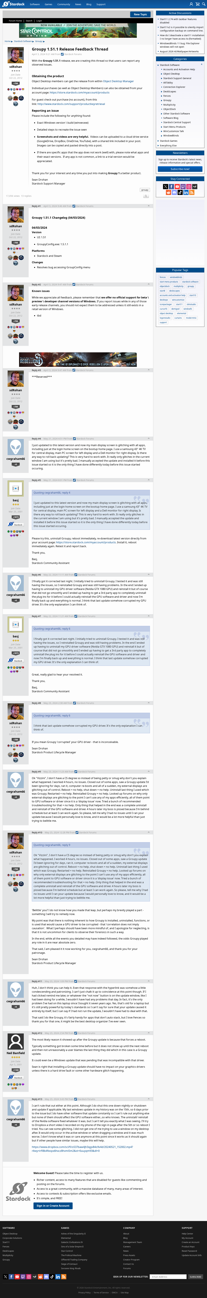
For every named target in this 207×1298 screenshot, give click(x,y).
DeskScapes (8, 1250)
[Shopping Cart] (198, 4)
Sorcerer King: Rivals (71, 1268)
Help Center (187, 1233)
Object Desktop (10, 1233)
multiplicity (178, 286)
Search (29, 20)
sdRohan (15, 67)
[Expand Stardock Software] (158, 65)
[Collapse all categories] (202, 64)
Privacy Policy (84, 1292)
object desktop (166, 313)
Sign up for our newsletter (130, 1276)
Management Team (132, 1242)
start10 (193, 295)
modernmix (191, 318)
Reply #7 (36, 616)
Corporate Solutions (12, 1238)
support (163, 322)
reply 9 (66, 845)
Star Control (67, 1250)
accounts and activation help (172, 295)
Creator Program (131, 1259)
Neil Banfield (16, 1053)
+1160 (16, 1069)
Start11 (6, 1242)
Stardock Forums (73, 54)
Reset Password (189, 1250)
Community (63, 4)
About (126, 1233)
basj (16, 500)
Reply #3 (36, 370)
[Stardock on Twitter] (166, 186)
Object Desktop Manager (118, 81)
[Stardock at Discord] (174, 192)
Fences (6, 1246)
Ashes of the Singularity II (73, 1233)
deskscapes (174, 290)
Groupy (39, 41)
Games (48, 4)
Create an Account (190, 1242)
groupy (144, 189)
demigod (175, 308)
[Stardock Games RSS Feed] (192, 192)
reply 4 (66, 492)
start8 (162, 290)
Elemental (66, 1238)
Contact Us (128, 1263)
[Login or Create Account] (191, 4)
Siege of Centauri (69, 1263)
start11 (179, 304)
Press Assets (129, 1255)
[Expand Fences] (161, 96)
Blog (88, 4)
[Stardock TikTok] (180, 192)
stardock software (190, 281)
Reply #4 (36, 438)
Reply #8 (36, 703)
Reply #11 (37, 981)
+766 (15, 83)
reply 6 (66, 628)
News (78, 4)
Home (8, 41)
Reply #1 (36, 206)
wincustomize (178, 299)
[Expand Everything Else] (158, 145)
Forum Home (15, 20)
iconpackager (166, 304)
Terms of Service (101, 1292)
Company (129, 1227)
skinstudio (191, 304)
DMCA (115, 1292)
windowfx (188, 308)
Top (149, 206)
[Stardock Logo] (13, 4)
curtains (178, 318)
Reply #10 (37, 832)
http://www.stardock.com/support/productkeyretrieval (71, 104)
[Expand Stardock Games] (158, 141)
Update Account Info (192, 1255)
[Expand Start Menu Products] (161, 127)
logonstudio (165, 318)
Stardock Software (23, 41)
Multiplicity (8, 1255)
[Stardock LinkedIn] (186, 192)
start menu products (169, 281)
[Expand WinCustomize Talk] (161, 131)
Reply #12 (37, 1033)
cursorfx (163, 308)
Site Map (125, 1292)
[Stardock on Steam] (195, 186)
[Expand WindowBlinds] (161, 136)
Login (39, 20)
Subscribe (196, 1276)
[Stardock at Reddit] (168, 192)
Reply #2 (36, 284)
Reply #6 (36, 574)
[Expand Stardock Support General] (161, 78)
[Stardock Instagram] (189, 186)
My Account (187, 1238)
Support (101, 4)
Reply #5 (36, 480)
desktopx (164, 299)
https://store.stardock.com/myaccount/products (79, 92)
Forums (127, 1268)
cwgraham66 (15, 459)
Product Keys (188, 1246)
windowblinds (176, 277)
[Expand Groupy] (161, 100)
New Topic (140, 14)
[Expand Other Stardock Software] (161, 114)
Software (35, 4)
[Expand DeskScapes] (161, 91)
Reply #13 (37, 1099)
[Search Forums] (203, 4)
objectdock (164, 286)
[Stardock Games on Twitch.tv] (183, 186)
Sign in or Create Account (53, 1205)
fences (163, 277)
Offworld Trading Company (74, 1259)
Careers (127, 1246)
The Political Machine (71, 1255)
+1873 (16, 517)
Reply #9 (36, 771)
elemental (181, 313)
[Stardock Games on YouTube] (177, 186)
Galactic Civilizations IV (72, 1242)
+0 (16, 464)
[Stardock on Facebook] (171, 186)
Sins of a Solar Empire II (72, 1246)
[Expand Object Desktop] (161, 74)
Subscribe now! (180, 169)
